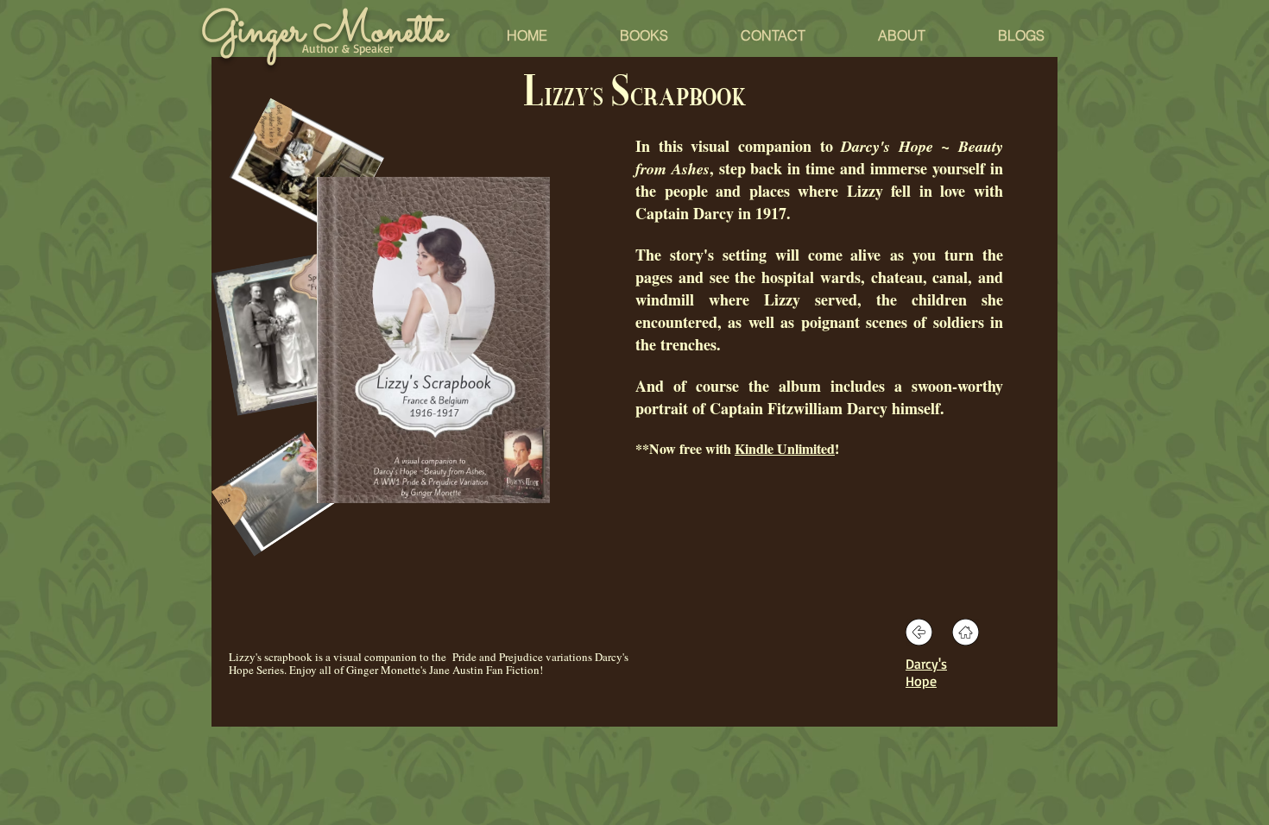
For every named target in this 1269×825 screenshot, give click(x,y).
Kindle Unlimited (785, 448)
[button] (1021, 35)
